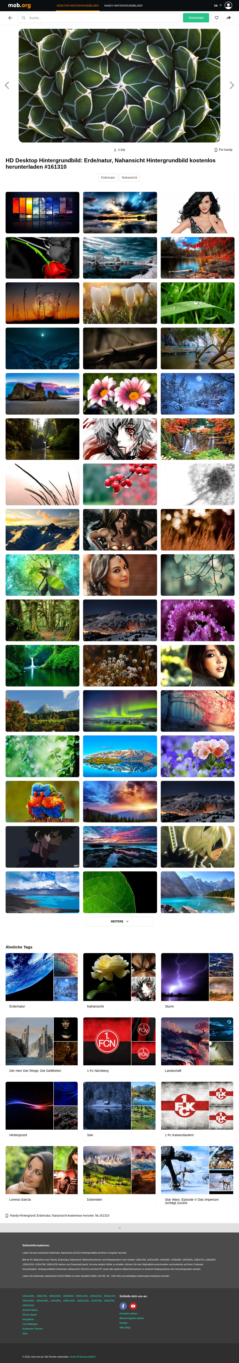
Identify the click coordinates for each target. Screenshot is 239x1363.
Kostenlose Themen (32, 1328)
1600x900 (68, 1296)
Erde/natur (108, 177)
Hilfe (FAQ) (125, 1327)
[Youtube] (134, 1309)
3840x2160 (55, 1296)
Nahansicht (129, 177)
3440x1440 (109, 1296)
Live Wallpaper (30, 1324)
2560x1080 (28, 1300)
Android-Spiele (30, 1310)
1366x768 (41, 1296)
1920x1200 (83, 1300)
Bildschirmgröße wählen (132, 1318)
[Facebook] (124, 1309)
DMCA (92, 1357)
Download (196, 18)
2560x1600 (28, 1305)
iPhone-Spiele (29, 1314)
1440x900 (55, 1300)
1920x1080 (28, 1296)
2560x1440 (81, 1296)
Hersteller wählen (128, 1313)
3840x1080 (42, 1300)
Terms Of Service (78, 1357)
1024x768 (96, 1300)
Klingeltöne (28, 1319)
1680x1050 (69, 1300)
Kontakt (123, 1323)
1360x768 (109, 1300)
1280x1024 (95, 1296)
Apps (25, 1333)
